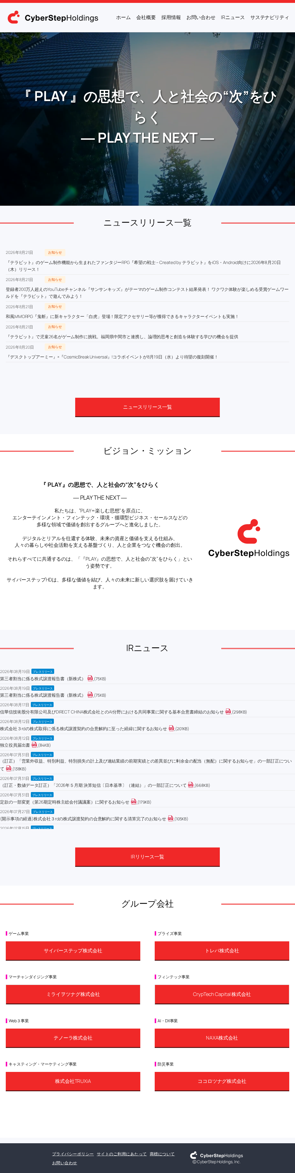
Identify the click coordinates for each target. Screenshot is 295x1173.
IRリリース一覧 (147, 856)
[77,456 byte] (93, 678)
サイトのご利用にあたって (122, 1154)
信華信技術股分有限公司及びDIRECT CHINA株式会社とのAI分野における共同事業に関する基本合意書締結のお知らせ (112, 712)
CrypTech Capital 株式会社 (222, 994)
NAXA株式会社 (222, 1037)
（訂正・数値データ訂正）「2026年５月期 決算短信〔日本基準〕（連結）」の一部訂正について (93, 785)
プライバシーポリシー (73, 1154)
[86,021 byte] (37, 745)
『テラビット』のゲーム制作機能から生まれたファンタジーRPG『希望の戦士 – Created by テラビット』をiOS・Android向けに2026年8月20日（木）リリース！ (143, 265)
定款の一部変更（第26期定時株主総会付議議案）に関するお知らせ (64, 802)
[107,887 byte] (173, 818)
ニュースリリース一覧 (147, 407)
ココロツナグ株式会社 (222, 1081)
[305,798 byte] (231, 712)
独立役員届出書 (15, 745)
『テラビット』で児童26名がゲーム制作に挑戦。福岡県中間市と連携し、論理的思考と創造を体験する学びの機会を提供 (122, 337)
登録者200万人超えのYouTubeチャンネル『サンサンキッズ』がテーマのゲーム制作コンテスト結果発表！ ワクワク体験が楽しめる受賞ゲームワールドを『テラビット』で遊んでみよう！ (147, 292)
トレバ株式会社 (222, 950)
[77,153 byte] (93, 695)
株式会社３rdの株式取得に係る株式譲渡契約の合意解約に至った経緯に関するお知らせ (83, 729)
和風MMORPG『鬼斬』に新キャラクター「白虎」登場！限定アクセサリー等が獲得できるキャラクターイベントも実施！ (122, 316)
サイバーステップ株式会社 (73, 950)
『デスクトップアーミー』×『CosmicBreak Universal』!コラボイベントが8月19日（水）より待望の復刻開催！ (112, 357)
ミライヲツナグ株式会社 (73, 994)
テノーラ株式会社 (73, 1037)
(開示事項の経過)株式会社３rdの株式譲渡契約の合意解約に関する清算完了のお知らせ (83, 819)
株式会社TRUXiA (73, 1081)
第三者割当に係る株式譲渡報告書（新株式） (43, 679)
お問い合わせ (64, 1162)
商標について (162, 1154)
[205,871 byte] (174, 728)
